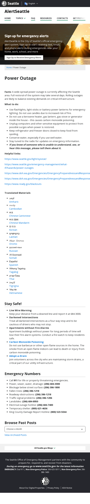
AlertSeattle (17, 11)
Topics (19, 18)
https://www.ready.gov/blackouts (23, 184)
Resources (46, 18)
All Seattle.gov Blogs (43, 448)
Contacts (62, 18)
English (32, 3)
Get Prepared (80, 18)
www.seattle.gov (46, 466)
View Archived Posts (16, 435)
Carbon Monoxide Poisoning (26, 341)
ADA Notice (67, 488)
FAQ (33, 18)
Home (8, 18)
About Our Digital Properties (32, 488)
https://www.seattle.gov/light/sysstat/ (26, 159)
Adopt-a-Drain (18, 356)
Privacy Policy (53, 488)
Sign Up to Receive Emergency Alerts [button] (24, 57)
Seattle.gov (6, 1)
